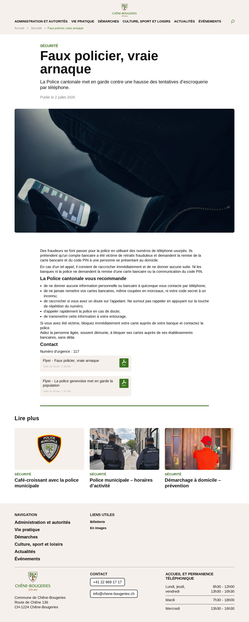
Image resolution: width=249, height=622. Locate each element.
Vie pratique (82, 21)
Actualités (184, 21)
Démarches (108, 21)
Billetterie (97, 522)
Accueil (19, 28)
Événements (210, 21)
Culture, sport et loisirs (146, 21)
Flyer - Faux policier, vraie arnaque (71, 361)
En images (98, 528)
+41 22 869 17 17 (107, 582)
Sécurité (36, 28)
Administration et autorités (41, 21)
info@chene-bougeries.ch (114, 594)
